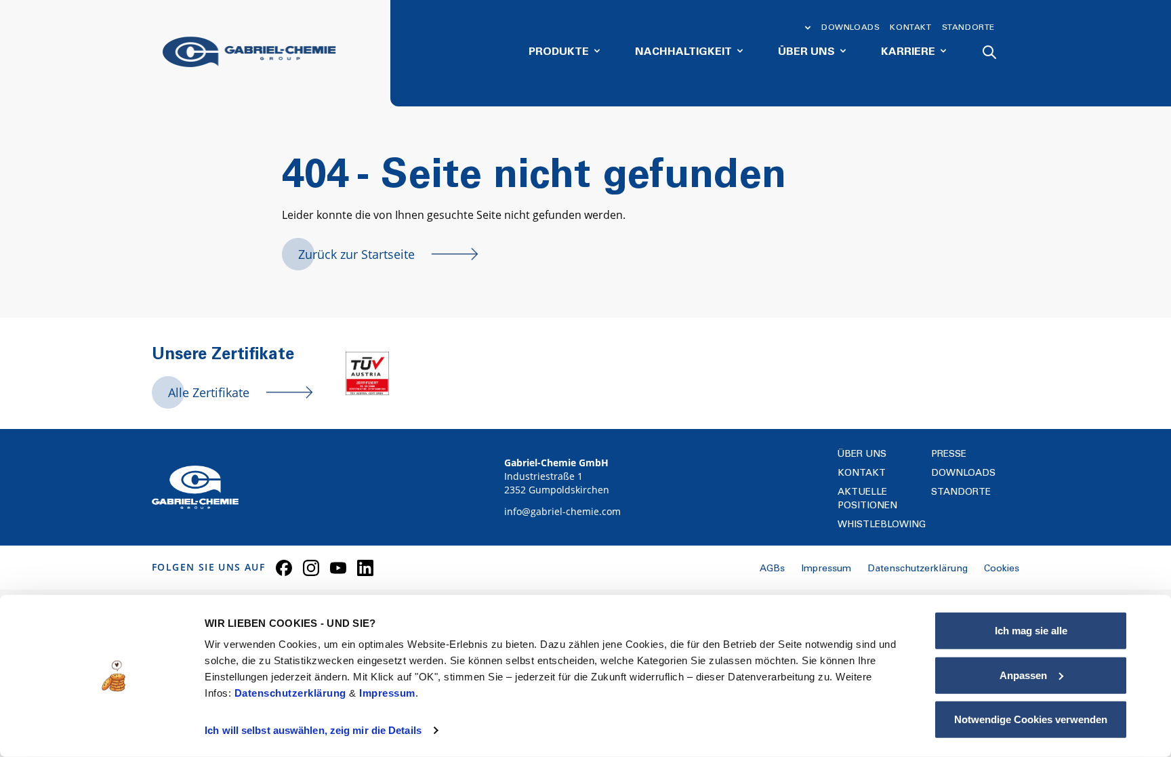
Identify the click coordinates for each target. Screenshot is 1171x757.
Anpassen (1023, 674)
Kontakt (910, 28)
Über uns (862, 454)
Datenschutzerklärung (292, 693)
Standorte (968, 28)
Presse (948, 454)
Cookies (1001, 569)
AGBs (772, 569)
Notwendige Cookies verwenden (1030, 719)
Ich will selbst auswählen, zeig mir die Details (313, 730)
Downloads (850, 28)
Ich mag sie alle (1031, 630)
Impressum (387, 693)
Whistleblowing (882, 525)
